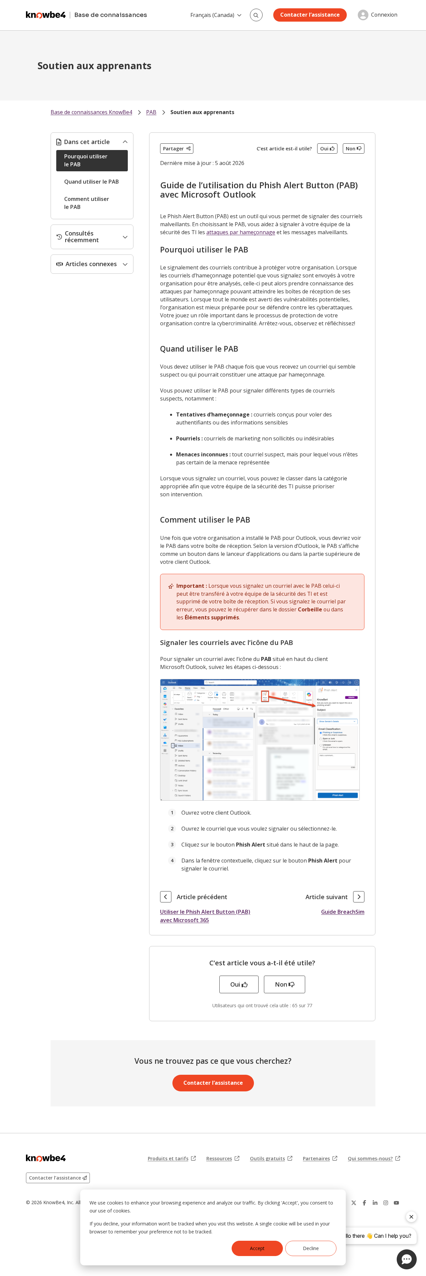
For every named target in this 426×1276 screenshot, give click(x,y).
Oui (324, 148)
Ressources (222, 1158)
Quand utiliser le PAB (91, 181)
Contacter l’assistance (310, 14)
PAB (151, 112)
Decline (311, 1248)
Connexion (384, 15)
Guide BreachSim (342, 911)
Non (350, 148)
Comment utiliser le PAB (86, 203)
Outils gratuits (271, 1158)
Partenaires (320, 1158)
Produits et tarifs (172, 1158)
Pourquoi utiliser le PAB (85, 160)
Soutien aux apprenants (202, 112)
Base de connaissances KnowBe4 (91, 112)
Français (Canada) (212, 15)
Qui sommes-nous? (374, 1158)
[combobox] (256, 15)
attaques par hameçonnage (240, 232)
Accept (257, 1248)
